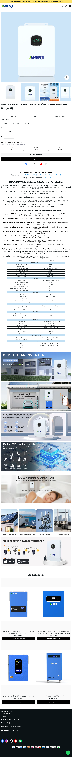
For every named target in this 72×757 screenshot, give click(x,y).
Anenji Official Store (37, 750)
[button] (70, 6)
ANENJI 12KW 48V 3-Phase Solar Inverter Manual (43, 175)
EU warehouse (7, 131)
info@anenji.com (12, 723)
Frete (2, 110)
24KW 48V (16, 123)
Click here (47, 178)
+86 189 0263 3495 (16, 727)
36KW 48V (26, 123)
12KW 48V (5, 123)
